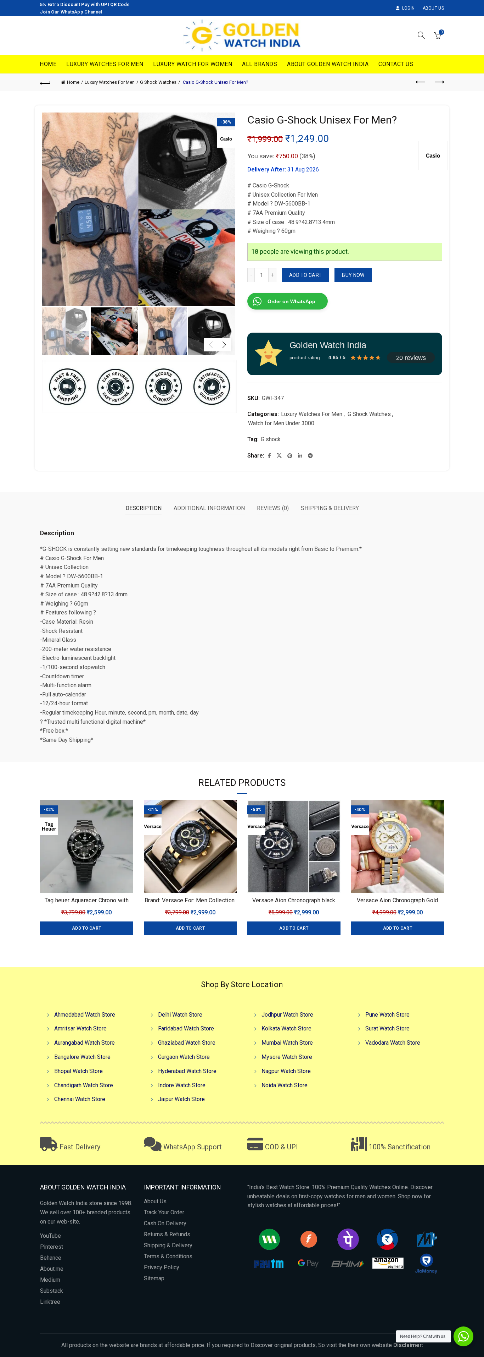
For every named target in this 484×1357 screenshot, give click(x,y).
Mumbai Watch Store (287, 1042)
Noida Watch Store (284, 1085)
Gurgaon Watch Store (184, 1057)
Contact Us (395, 64)
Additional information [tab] (209, 508)
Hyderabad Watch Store (187, 1071)
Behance (50, 1257)
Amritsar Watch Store (80, 1028)
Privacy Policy (161, 1267)
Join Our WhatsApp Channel (71, 12)
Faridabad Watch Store (186, 1028)
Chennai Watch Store (79, 1099)
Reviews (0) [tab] (273, 508)
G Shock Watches (158, 82)
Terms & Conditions (168, 1256)
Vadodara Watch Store (392, 1042)
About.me (51, 1268)
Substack (51, 1290)
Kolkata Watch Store (286, 1028)
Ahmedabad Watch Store (84, 1014)
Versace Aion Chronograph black (294, 900)
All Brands (259, 64)
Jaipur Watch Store (181, 1099)
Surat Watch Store (387, 1028)
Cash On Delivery (165, 1223)
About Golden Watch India (327, 64)
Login (408, 8)
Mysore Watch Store (286, 1057)
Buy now (353, 275)
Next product (439, 82)
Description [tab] (143, 508)
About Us (433, 8)
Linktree (50, 1301)
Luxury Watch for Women (192, 64)
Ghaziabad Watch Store (186, 1042)
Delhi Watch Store (180, 1014)
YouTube (50, 1235)
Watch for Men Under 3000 (281, 423)
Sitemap (154, 1278)
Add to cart (305, 275)
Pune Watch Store (387, 1014)
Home (48, 64)
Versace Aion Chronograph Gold (397, 900)
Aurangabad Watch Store (84, 1042)
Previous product (421, 82)
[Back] (45, 82)
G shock (271, 439)
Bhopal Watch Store (78, 1071)
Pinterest (51, 1246)
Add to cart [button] (86, 928)
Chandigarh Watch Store (83, 1085)
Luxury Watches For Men (104, 64)
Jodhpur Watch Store (287, 1014)
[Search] (421, 35)
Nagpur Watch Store (286, 1071)
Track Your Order (164, 1212)
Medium (50, 1279)
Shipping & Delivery (168, 1245)
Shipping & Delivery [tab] (330, 508)
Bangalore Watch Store (82, 1057)
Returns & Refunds (167, 1234)
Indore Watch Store (182, 1085)
